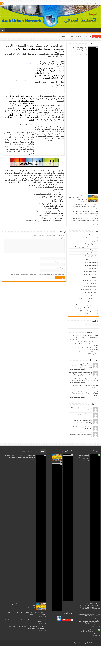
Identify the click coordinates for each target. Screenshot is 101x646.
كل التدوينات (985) (93, 354)
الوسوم (24, 451)
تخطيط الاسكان (92, 292)
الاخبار (94, 250)
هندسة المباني (92, 314)
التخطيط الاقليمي (91, 259)
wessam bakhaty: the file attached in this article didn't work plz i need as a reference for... (81, 434)
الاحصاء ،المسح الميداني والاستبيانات (86, 247)
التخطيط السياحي (91, 262)
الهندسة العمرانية (91, 286)
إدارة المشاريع (92, 237)
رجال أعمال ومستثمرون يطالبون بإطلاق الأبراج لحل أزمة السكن (90, 631)
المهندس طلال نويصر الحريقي (77, 369)
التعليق (62, 238)
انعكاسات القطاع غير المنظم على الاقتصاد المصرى (84, 351)
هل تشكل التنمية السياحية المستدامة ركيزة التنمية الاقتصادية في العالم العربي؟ (78, 197)
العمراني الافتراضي (91, 280)
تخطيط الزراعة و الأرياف (89, 295)
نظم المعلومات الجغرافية (89, 311)
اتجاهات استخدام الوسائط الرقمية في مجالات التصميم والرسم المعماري (89, 622)
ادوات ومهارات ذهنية (90, 241)
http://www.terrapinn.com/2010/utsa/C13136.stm (44, 220)
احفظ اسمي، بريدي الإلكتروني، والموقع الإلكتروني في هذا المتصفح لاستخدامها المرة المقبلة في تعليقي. (37, 274)
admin (70, 389)
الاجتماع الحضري (91, 244)
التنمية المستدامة (91, 271)
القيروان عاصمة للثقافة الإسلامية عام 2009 (84, 456)
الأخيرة (43, 451)
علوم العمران (92, 301)
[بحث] (1, 3)
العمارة (94, 277)
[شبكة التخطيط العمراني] (50, 16)
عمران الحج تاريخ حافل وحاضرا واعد (86, 304)
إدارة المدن (93, 234)
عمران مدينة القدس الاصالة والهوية (86, 307)
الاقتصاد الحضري (91, 253)
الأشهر (37, 451)
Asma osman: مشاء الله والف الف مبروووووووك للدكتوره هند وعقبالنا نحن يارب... (82, 421)
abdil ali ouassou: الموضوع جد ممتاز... (82, 414)
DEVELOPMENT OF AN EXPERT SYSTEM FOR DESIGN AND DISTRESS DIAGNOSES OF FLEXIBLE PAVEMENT (89, 606)
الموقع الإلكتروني (60, 268)
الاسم (62, 255)
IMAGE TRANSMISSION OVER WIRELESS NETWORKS (89, 615)
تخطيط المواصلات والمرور (89, 298)
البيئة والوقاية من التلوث (89, 256)
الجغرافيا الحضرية (91, 274)
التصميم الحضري (91, 268)
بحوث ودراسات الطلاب (90, 289)
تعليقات (30, 451)
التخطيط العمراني (91, 265)
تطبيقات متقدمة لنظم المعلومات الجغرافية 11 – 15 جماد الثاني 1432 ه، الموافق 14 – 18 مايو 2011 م (64, 36)
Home (84, 3)
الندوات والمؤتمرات (91, 283)
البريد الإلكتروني (60, 261)
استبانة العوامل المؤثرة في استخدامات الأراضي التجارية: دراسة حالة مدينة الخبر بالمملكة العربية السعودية (81, 365)
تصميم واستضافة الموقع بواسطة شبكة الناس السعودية (85, 643)
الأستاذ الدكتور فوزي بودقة (76, 375)
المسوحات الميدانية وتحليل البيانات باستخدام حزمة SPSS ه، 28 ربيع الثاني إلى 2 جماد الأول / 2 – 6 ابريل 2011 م (84, 220)
